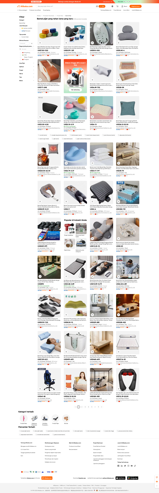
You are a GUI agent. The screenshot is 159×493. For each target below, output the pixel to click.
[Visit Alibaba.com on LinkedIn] (122, 466)
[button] (97, 6)
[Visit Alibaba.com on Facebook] (118, 466)
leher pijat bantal (79, 431)
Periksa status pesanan (123, 452)
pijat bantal (56, 138)
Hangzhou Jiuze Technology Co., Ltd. (125, 287)
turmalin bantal (43, 135)
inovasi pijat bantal (25, 431)
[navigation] (26, 211)
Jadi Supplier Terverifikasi (124, 455)
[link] (157, 477)
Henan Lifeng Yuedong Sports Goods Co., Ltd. (75, 288)
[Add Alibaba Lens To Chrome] (46, 478)
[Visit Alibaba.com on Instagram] (128, 466)
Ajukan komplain (97, 452)
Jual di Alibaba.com (122, 446)
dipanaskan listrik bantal (125, 135)
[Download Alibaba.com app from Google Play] (132, 478)
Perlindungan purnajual (51, 455)
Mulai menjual (120, 449)
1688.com (62, 485)
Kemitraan (120, 459)
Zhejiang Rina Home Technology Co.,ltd (74, 325)
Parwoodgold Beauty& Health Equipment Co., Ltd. (101, 363)
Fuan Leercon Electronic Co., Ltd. (46, 249)
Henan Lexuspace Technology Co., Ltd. (126, 325)
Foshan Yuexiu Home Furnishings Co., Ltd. (48, 54)
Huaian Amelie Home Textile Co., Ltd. (73, 212)
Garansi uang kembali (50, 449)
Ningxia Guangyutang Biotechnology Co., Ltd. (75, 54)
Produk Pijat (60, 15)
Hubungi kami (96, 449)
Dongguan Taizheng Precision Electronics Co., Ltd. (75, 129)
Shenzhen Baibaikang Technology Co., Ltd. (101, 212)
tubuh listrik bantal (68, 138)
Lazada (79, 485)
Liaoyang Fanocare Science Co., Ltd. (125, 174)
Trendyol (97, 485)
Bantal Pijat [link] (68, 15)
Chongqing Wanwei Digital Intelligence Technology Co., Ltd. (49, 212)
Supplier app (82, 478)
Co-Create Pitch (25, 449)
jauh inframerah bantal (109, 135)
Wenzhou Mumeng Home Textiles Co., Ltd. (101, 128)
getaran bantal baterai (59, 434)
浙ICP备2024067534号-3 (121, 490)
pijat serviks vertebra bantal (83, 138)
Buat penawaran (73, 449)
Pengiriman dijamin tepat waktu (53, 452)
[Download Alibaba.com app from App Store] (120, 478)
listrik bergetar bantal (76, 135)
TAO (92, 485)
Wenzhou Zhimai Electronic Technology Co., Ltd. (127, 54)
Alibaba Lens (30, 478)
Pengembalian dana (98, 455)
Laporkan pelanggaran (99, 463)
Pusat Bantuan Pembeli (99, 446)
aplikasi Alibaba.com (108, 478)
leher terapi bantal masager (93, 431)
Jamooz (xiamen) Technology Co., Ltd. (125, 128)
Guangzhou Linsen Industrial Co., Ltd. (47, 363)
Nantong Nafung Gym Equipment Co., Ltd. (74, 175)
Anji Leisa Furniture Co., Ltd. (45, 400)
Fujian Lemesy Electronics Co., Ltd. (99, 249)
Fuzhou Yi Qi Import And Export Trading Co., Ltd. (127, 363)
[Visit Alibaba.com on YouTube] (132, 466)
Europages (103, 485)
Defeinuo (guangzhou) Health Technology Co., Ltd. (49, 91)
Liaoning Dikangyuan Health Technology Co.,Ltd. (127, 91)
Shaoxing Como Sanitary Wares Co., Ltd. (48, 288)
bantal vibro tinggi (109, 431)
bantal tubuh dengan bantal (92, 135)
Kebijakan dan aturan (50, 462)
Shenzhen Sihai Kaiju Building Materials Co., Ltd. (101, 54)
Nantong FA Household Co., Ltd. (98, 287)
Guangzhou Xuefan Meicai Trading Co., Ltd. (101, 325)
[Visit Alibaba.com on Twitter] (125, 466)
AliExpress (56, 485)
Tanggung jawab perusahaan (28, 452)
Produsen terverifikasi (74, 446)
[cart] (118, 6)
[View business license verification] (94, 490)
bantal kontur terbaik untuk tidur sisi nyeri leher (59, 431)
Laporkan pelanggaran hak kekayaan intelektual (102, 459)
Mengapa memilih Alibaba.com (28, 446)
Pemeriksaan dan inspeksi (51, 459)
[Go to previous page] (75, 406)
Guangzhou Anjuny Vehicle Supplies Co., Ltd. (49, 174)
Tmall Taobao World (71, 485)
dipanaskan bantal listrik (26, 434)
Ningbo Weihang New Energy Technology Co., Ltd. (101, 91)
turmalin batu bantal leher (43, 434)
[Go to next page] (101, 406)
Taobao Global (86, 485)
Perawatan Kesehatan (48, 15)
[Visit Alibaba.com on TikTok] (135, 466)
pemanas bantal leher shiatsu (125, 431)
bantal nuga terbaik (44, 138)
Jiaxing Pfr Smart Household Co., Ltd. (125, 212)
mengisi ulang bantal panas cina (59, 135)
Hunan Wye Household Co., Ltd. (124, 249)
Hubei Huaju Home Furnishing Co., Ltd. (47, 325)
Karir (22, 455)
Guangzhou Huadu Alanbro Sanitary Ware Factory (75, 363)
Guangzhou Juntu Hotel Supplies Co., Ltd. (100, 175)
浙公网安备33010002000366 (106, 490)
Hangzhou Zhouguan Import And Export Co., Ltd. (49, 128)
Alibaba (39, 15)
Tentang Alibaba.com (26, 442)
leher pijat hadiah (39, 431)
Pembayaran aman (49, 446)
